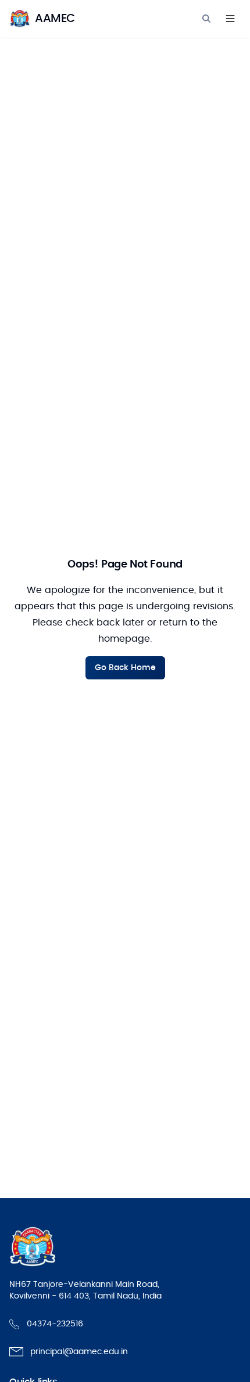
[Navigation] (230, 18)
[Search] (206, 18)
